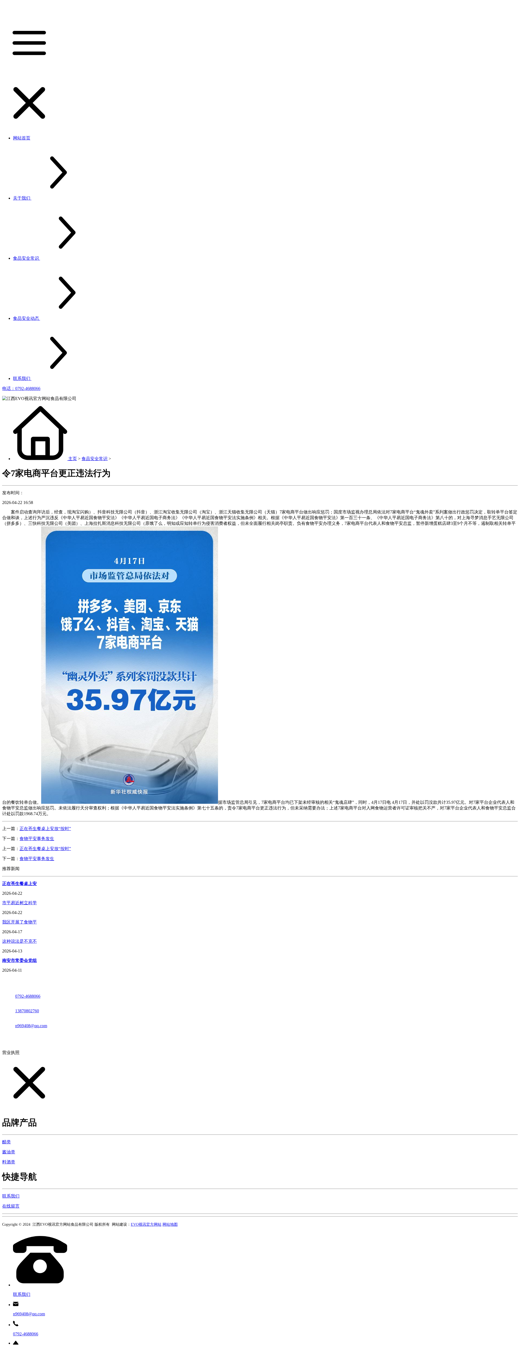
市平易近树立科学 (19, 902)
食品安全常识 (95, 458)
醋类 (6, 1142)
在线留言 (11, 1206)
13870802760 (27, 1011)
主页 (72, 458)
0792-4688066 (27, 996)
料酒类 (8, 1162)
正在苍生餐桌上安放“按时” (45, 828)
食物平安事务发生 (37, 838)
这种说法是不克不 (19, 941)
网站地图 (170, 1224)
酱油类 (8, 1152)
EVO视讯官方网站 (146, 1224)
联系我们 (11, 1196)
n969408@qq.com (31, 1025)
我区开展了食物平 (19, 922)
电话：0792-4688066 (21, 388)
